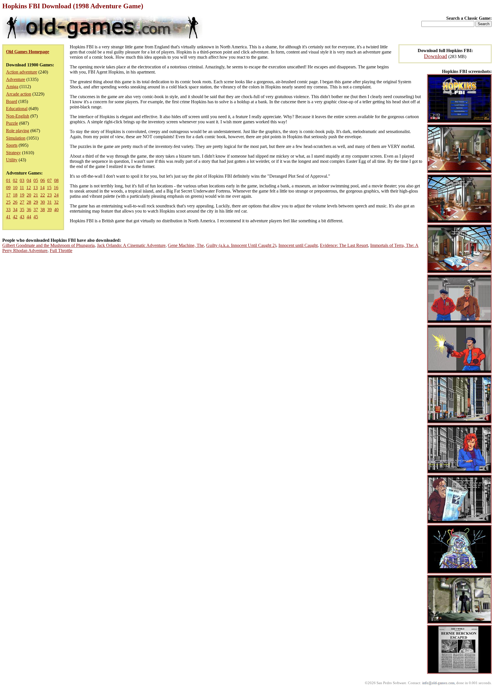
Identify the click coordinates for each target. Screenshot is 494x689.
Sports (11, 145)
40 (56, 209)
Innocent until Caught (298, 245)
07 (49, 180)
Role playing (17, 130)
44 (29, 216)
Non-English (17, 116)
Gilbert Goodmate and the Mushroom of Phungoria (48, 245)
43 (22, 216)
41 (8, 216)
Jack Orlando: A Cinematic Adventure (131, 245)
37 (35, 209)
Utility (11, 159)
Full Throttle (61, 250)
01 (8, 180)
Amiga (12, 86)
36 (29, 209)
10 (15, 187)
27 (22, 202)
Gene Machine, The (186, 245)
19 (22, 195)
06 (42, 180)
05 (35, 180)
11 (22, 187)
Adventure (15, 79)
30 (42, 202)
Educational (16, 108)
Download (435, 56)
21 (35, 195)
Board (11, 101)
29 (35, 202)
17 (8, 195)
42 (15, 216)
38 (42, 209)
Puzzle (12, 123)
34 (15, 209)
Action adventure (21, 72)
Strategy (13, 152)
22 (42, 195)
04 (29, 180)
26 (15, 202)
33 (8, 209)
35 (22, 209)
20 (29, 195)
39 (49, 209)
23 (49, 195)
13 (35, 187)
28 (29, 202)
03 (22, 180)
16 (56, 187)
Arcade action (18, 94)
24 (56, 195)
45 (35, 216)
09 (8, 187)
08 (56, 180)
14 (42, 187)
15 (49, 187)
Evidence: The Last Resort (344, 245)
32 (56, 202)
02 (15, 180)
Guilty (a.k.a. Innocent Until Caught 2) (241, 245)
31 (49, 202)
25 (8, 202)
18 (15, 195)
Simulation (15, 138)
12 (28, 187)
